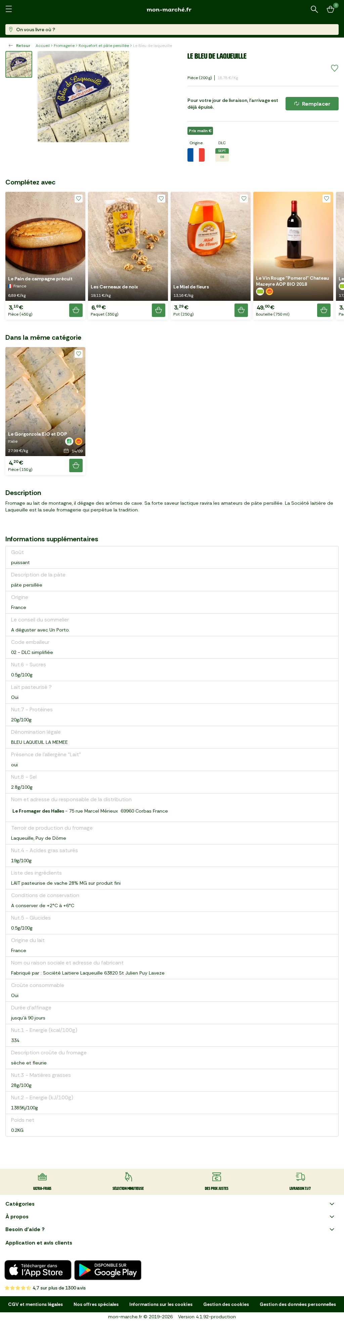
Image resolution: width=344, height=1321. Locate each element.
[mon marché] (172, 9)
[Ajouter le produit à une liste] (335, 68)
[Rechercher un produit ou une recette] (314, 9)
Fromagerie (64, 45)
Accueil (43, 45)
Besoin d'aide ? (25, 1229)
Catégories (20, 1203)
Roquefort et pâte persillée (104, 45)
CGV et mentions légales (35, 1304)
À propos (17, 1216)
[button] (45, 256)
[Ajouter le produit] (76, 310)
